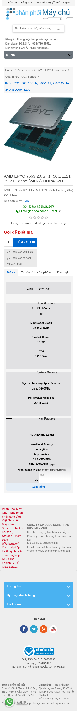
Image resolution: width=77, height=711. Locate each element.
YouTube (53, 629)
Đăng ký (12, 2)
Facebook (24, 629)
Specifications (47, 303)
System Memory (47, 372)
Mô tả (11, 272)
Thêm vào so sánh (21, 258)
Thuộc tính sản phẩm (36, 272)
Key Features (47, 418)
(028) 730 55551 (39, 47)
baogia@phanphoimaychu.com (38, 39)
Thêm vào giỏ (25, 242)
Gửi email (16, 263)
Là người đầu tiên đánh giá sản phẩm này (38, 223)
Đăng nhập (27, 2)
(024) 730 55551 (41, 43)
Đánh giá (63, 272)
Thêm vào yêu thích (22, 252)
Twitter (34, 629)
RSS (43, 629)
